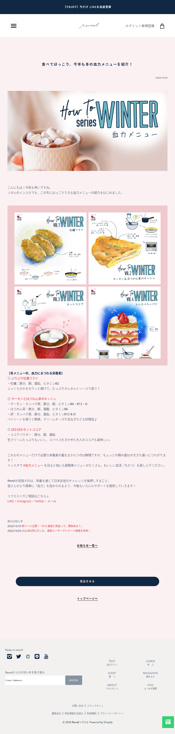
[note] (28, 656)
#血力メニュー (33, 465)
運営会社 (56, 713)
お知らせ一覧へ (87, 546)
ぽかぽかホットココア (26, 429)
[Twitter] (19, 656)
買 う (112, 674)
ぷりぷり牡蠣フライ (24, 378)
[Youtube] (46, 656)
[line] (37, 656)
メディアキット (95, 705)
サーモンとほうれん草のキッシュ (33, 399)
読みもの (150, 674)
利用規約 (91, 713)
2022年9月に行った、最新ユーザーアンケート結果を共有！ (56, 531)
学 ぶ (150, 662)
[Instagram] (9, 656)
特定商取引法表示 (74, 713)
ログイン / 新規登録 (140, 26)
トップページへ (87, 598)
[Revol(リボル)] (89, 25)
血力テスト (112, 662)
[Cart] (162, 26)
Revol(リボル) (80, 722)
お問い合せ (77, 705)
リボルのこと (112, 686)
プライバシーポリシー (112, 713)
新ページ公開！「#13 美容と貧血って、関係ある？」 (52, 526)
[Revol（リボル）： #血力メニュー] (87, 285)
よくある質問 (150, 686)
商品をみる (87, 581)
